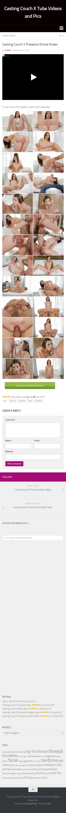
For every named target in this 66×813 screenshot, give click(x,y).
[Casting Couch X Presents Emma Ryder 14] (48, 245)
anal (4, 752)
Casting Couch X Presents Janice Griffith (21, 716)
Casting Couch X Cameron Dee (16, 705)
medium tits (52, 765)
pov (19, 769)
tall (22, 778)
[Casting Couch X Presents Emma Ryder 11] (17, 224)
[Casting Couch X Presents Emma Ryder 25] (17, 369)
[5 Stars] (11, 397)
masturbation (35, 765)
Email (37, 440)
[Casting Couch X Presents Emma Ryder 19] (17, 307)
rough (19, 774)
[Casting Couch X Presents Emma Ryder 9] (17, 204)
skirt (46, 773)
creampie (31, 756)
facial (30, 401)
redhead (52, 769)
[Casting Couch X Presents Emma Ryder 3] (17, 142)
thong (27, 777)
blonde (42, 751)
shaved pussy (28, 773)
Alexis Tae (7, 701)
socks (4, 778)
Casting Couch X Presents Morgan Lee (20, 712)
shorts (40, 773)
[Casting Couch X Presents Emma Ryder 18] (48, 286)
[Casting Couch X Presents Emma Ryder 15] (17, 265)
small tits (54, 773)
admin (8, 50)
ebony (5, 761)
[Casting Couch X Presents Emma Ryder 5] (17, 162)
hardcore (38, 401)
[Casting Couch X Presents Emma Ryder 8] (48, 183)
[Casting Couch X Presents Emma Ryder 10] (48, 204)
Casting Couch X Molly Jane (15, 708)
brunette (22, 401)
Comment (10, 420)
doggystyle (50, 756)
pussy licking (26, 769)
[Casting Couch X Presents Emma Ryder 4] (48, 142)
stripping (10, 778)
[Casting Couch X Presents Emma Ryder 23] (17, 348)
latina (18, 765)
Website (9, 451)
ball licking (20, 752)
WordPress (31, 803)
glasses (29, 761)
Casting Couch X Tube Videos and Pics (33, 12)
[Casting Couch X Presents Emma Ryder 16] (48, 265)
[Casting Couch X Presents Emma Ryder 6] (48, 162)
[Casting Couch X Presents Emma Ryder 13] (17, 245)
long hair (24, 765)
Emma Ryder (9, 35)
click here (45, 107)
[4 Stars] (9, 397)
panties (6, 769)
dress (58, 756)
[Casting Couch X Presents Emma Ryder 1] (17, 121)
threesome (36, 778)
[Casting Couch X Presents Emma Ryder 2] (48, 121)
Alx (49, 803)
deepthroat (41, 756)
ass (13, 751)
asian (8, 752)
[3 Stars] (7, 397)
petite (13, 769)
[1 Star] (3, 397)
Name (8, 440)
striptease (17, 778)
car (19, 756)
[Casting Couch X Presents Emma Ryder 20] (48, 307)
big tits (31, 751)
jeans (12, 765)
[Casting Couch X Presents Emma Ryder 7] (17, 183)
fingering (21, 761)
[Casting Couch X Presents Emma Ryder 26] (48, 369)
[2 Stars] (5, 397)
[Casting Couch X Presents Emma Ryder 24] (48, 348)
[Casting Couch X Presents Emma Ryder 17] (17, 286)
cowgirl (23, 756)
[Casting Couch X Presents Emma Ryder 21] (17, 327)
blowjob (13, 401)
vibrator (44, 777)
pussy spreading (40, 769)
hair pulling (37, 761)
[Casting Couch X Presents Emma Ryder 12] (48, 224)
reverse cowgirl (9, 773)
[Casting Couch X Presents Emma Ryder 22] (48, 327)
